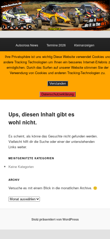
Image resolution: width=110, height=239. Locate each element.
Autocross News (27, 45)
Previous (6, 14)
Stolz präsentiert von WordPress (55, 219)
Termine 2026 (56, 45)
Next (103, 14)
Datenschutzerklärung (57, 94)
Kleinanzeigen (84, 45)
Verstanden (57, 83)
